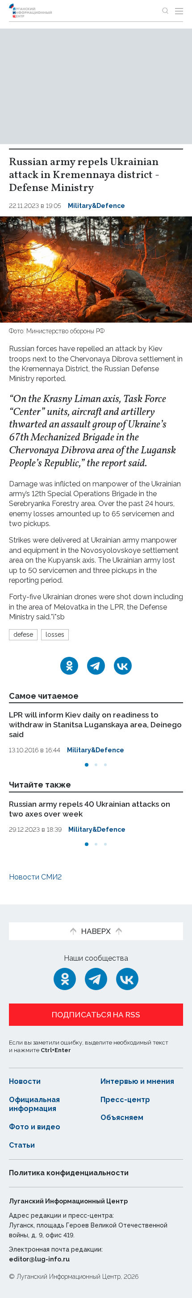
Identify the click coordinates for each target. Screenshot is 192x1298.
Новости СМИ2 (35, 877)
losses (55, 634)
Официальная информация (34, 1104)
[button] (86, 765)
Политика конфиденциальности (69, 1173)
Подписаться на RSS (96, 1014)
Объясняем (121, 1117)
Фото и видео (34, 1127)
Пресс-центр (125, 1099)
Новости (25, 1081)
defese (23, 634)
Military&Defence (96, 205)
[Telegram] (96, 666)
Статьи (22, 1145)
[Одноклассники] (69, 666)
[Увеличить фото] (96, 269)
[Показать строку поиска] (165, 10)
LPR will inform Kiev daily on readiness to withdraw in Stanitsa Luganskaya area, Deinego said (95, 724)
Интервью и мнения (137, 1081)
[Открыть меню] (179, 10)
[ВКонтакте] (123, 666)
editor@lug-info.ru (39, 1259)
